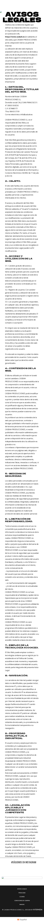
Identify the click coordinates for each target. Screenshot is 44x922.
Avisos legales (22, 889)
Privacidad (22, 893)
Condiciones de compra (22, 900)
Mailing (22, 904)
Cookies (22, 896)
